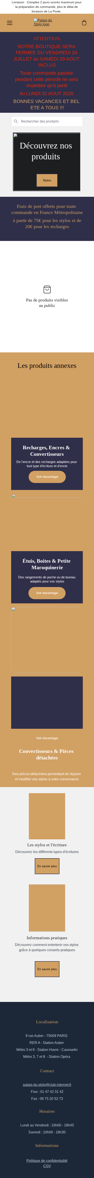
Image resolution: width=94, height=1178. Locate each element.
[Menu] (9, 23)
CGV (47, 1166)
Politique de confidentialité (47, 1161)
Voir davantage (47, 476)
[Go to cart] (84, 23)
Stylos (47, 180)
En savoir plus (47, 866)
